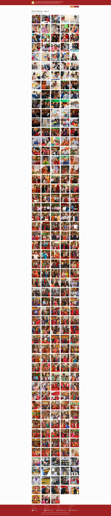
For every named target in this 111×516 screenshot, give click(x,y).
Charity (57, 6)
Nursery (58, 505)
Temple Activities (43, 6)
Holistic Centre (61, 6)
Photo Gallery (46, 505)
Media (54, 6)
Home (33, 6)
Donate (72, 6)
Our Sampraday (49, 6)
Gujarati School (71, 505)
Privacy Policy (34, 508)
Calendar (33, 505)
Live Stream (76, 6)
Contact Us (67, 6)
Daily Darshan (46, 508)
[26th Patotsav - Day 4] (36, 19)
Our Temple (37, 6)
